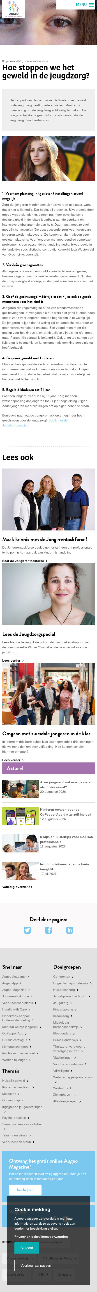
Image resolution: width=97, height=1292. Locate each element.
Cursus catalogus (14, 1040)
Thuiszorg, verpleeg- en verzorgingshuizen (70, 1049)
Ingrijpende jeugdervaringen (22, 1107)
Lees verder (11, 660)
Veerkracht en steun (16, 1142)
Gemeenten (61, 976)
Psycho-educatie (14, 1117)
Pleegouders (62, 1033)
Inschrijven (25, 1190)
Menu (81, 4)
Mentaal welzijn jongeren (20, 1027)
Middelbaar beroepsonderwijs (66, 1025)
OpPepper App (12, 1033)
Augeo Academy (13, 976)
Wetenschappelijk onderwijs (73, 1077)
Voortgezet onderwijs (68, 1064)
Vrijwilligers (61, 1070)
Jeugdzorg (60, 1003)
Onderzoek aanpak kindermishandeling (16, 1018)
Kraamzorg (61, 1016)
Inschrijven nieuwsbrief (18, 1053)
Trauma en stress (14, 1135)
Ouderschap (11, 1100)
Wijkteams (60, 1088)
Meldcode (9, 1094)
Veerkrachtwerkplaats (17, 1003)
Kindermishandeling (16, 1087)
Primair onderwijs (65, 1040)
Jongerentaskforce (15, 996)
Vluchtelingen (62, 1057)
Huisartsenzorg (64, 989)
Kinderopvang (63, 1009)
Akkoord (27, 1248)
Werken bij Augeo (14, 1060)
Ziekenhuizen (62, 1094)
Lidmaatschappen (15, 1046)
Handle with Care (14, 1009)
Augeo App (10, 983)
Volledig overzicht (16, 887)
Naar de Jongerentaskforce (23, 561)
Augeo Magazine (14, 989)
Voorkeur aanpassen (36, 1265)
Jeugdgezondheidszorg (70, 996)
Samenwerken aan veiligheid (22, 1124)
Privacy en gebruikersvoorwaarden (41, 1236)
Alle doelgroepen (65, 1101)
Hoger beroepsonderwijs (70, 983)
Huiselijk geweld (13, 1080)
